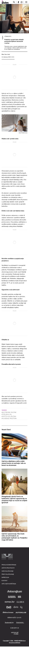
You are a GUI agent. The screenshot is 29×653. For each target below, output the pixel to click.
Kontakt (4, 580)
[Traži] (14, 2)
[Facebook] (17, 2)
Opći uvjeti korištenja (9, 583)
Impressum (5, 577)
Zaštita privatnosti (8, 568)
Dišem (2, 37)
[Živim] (5, 2)
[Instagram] (22, 2)
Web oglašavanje (7, 571)
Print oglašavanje (8, 574)
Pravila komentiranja (9, 564)
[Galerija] (14, 18)
